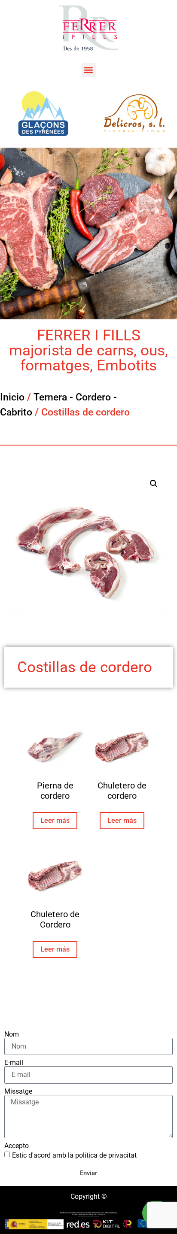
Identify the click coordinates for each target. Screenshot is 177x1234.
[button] (89, 70)
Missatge (18, 1091)
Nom (11, 1034)
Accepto (16, 1146)
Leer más (55, 820)
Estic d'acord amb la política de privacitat (74, 1155)
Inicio (12, 397)
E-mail (13, 1062)
